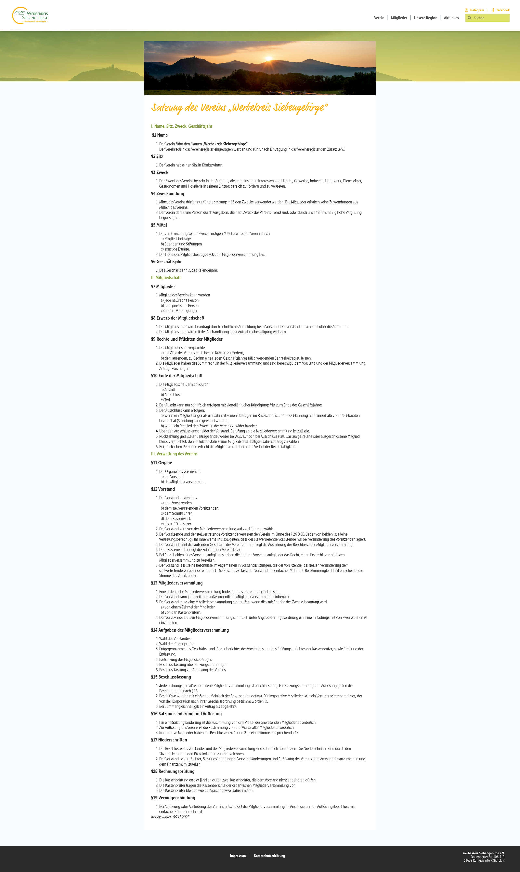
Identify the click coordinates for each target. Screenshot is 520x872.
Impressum (238, 856)
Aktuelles (451, 17)
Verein (379, 17)
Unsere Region (425, 17)
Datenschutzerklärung (269, 856)
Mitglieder (399, 17)
